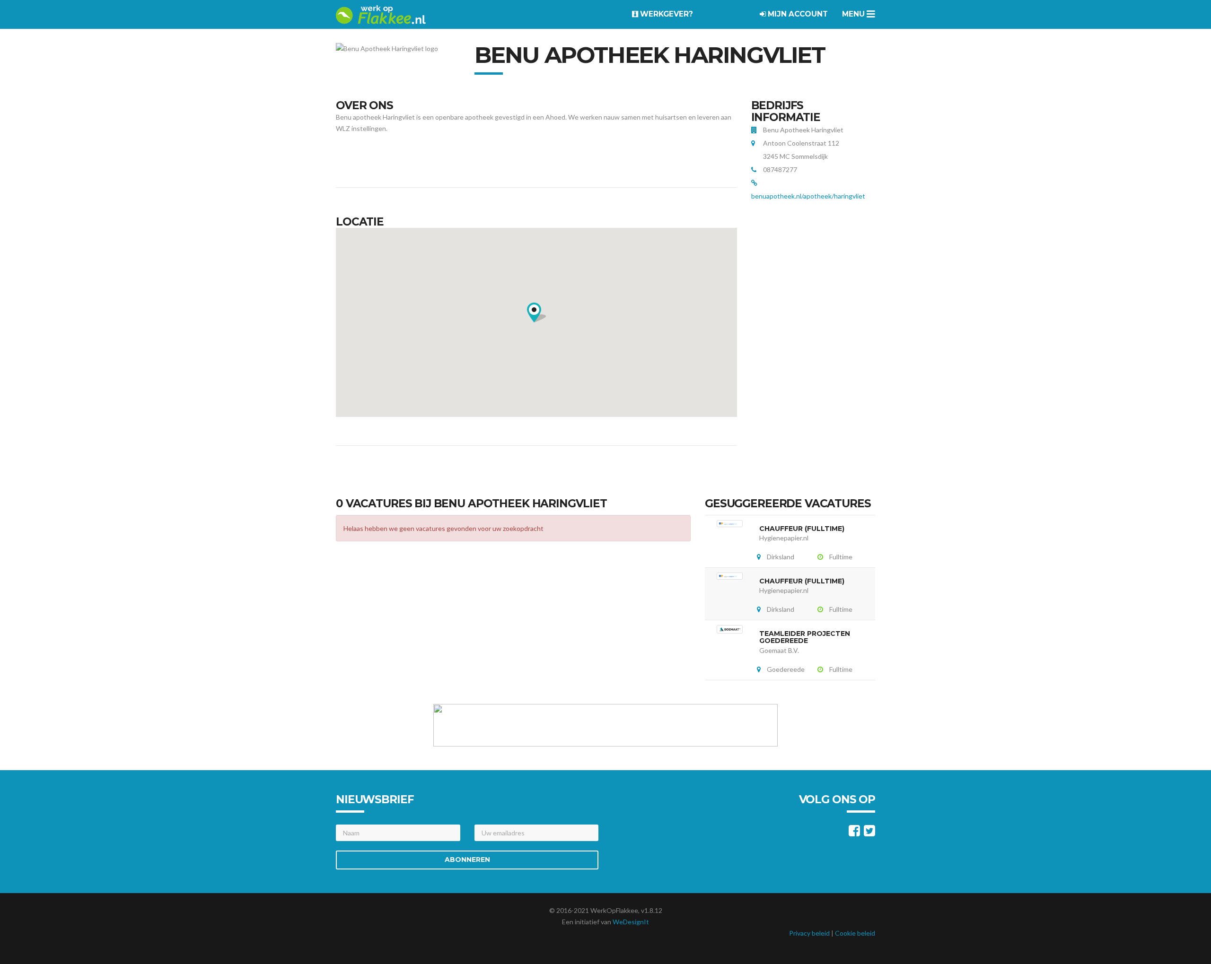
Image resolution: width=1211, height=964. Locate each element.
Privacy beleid (809, 933)
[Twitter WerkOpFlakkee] (869, 833)
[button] (536, 312)
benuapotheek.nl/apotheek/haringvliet (808, 196)
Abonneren (467, 859)
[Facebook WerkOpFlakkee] (854, 833)
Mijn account (797, 13)
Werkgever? (665, 13)
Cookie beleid (855, 933)
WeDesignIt (631, 922)
